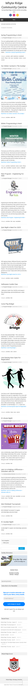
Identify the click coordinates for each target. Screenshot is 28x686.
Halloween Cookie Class (9, 284)
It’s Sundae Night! (7, 522)
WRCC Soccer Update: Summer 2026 (9, 627)
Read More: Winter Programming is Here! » (11, 162)
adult (11, 56)
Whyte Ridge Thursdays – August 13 (9, 632)
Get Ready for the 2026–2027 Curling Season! (11, 629)
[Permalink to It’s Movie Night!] (14, 448)
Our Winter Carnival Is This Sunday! (13, 66)
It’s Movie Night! (7, 418)
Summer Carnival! (5, 634)
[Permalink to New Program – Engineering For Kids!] (14, 199)
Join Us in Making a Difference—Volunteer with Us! (12, 470)
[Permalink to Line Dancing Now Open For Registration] (14, 390)
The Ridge (10, 498)
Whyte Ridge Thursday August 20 (8, 624)
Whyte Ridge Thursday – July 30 (8, 639)
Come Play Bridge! (7, 304)
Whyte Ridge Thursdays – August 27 (9, 622)
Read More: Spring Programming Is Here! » (16, 52)
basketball (21, 56)
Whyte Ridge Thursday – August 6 (8, 637)
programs (14, 167)
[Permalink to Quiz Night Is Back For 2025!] (14, 258)
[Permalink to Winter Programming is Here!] (14, 147)
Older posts (5, 542)
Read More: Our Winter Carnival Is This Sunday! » (12, 113)
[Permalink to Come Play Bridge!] (14, 331)
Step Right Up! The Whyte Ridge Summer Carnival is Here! (13, 642)
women (3, 59)
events (2, 58)
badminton (15, 56)
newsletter (16, 58)
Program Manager (7, 37)
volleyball (23, 167)
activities (8, 56)
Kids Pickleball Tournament (10, 504)
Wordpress (21, 684)
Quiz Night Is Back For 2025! (11, 227)
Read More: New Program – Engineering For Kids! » (13, 217)
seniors (20, 58)
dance (17, 165)
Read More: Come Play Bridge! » (8, 347)
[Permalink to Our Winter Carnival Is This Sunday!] (14, 99)
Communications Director (9, 474)
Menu (14, 19)
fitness (6, 58)
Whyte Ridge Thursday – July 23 (8, 646)
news (12, 58)
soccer (24, 58)
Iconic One (6, 684)
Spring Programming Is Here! (11, 35)
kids (9, 58)
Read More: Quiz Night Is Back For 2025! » (11, 274)
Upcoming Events (6, 581)
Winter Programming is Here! (11, 123)
